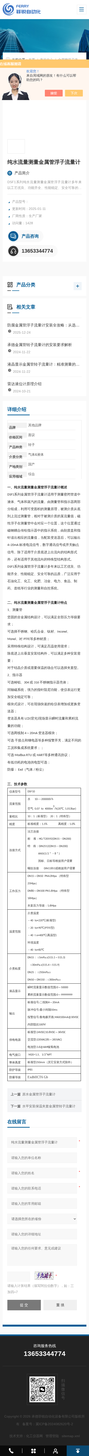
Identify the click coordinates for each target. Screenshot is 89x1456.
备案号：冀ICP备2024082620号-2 (47, 1424)
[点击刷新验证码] (44, 1276)
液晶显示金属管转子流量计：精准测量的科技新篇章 (44, 364)
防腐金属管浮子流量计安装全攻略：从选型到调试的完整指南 (44, 325)
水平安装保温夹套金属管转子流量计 (48, 1106)
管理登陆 (52, 1436)
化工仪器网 (34, 1436)
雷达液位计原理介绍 (24, 384)
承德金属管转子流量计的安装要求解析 (39, 345)
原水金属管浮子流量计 (39, 1094)
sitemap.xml (71, 1436)
